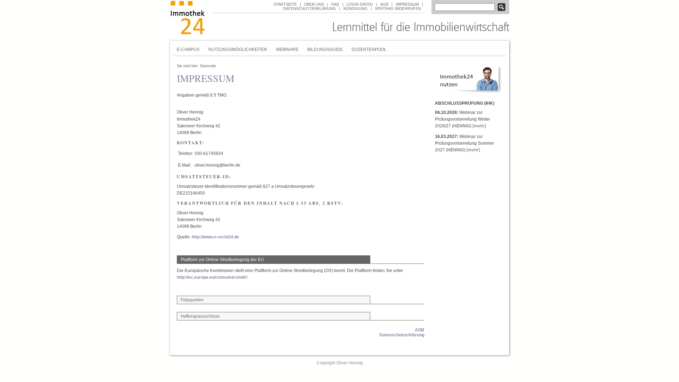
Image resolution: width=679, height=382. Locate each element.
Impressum (407, 4)
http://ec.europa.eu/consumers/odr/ (212, 277)
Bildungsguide (325, 49)
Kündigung (355, 8)
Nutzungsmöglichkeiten (237, 49)
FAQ (335, 4)
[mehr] (479, 125)
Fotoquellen (192, 299)
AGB (384, 4)
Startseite (285, 4)
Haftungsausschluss (200, 316)
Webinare (287, 49)
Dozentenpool (369, 49)
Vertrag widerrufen (398, 8)
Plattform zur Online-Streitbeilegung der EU (222, 259)
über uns (314, 4)
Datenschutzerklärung (309, 8)
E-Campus (188, 49)
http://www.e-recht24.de (215, 237)
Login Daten (360, 4)
